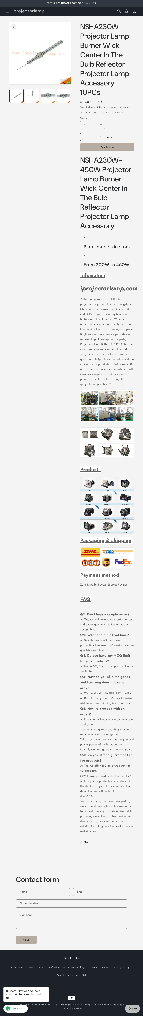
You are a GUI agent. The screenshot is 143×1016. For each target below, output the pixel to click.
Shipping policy (119, 1004)
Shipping (101, 107)
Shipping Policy (120, 967)
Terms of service (101, 1004)
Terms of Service (36, 967)
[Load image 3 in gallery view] (48, 96)
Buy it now (107, 147)
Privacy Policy (76, 967)
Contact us (17, 967)
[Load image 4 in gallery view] (63, 96)
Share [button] (87, 842)
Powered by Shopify (48, 1004)
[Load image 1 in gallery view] (17, 96)
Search (61, 975)
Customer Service (98, 967)
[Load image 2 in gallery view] (32, 96)
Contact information (73, 1007)
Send (26, 940)
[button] (7, 11)
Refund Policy (57, 967)
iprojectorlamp (31, 1004)
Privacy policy (83, 1004)
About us (73, 975)
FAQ (83, 975)
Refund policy (67, 1004)
